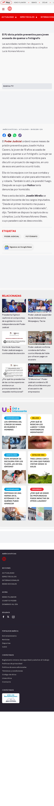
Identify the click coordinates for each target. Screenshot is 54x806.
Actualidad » (24, 129)
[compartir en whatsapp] (15, 135)
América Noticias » (10, 129)
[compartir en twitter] (9, 135)
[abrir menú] (4, 9)
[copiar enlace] (20, 135)
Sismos (34, 2)
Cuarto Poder (9, 601)
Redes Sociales (9, 584)
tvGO (4, 647)
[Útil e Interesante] (27, 409)
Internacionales (10, 580)
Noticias (6, 640)
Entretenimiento (9, 636)
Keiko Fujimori (20, 2)
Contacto (6, 682)
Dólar (44, 2)
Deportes (6, 643)
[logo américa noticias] (10, 9)
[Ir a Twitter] (9, 617)
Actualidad (8, 573)
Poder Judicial (11, 236)
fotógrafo (31, 236)
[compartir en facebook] (4, 135)
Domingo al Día (10, 604)
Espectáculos (9, 577)
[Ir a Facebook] (4, 617)
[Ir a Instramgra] (14, 617)
